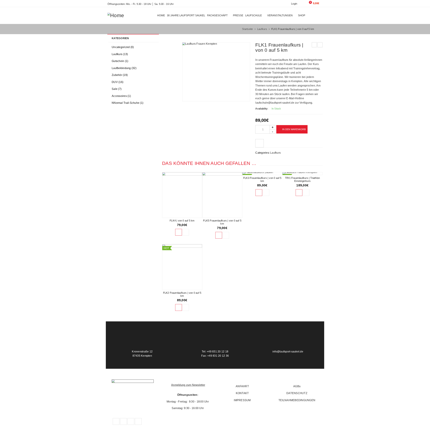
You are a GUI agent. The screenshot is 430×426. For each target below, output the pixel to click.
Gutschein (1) (120, 61)
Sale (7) (116, 88)
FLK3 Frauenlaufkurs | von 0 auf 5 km (262, 179)
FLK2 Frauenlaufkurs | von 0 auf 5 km (182, 294)
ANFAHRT (242, 386)
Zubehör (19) (120, 75)
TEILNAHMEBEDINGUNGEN (296, 400)
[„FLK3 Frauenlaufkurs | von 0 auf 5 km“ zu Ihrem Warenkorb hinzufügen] (258, 192)
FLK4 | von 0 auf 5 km (182, 220)
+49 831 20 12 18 (217, 351)
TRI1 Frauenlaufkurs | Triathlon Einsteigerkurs (302, 179)
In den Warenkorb (294, 129)
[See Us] (138, 421)
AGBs (296, 386)
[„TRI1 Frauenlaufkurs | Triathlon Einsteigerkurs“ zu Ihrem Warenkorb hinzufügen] (299, 192)
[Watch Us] (130, 421)
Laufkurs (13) (120, 54)
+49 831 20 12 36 (218, 355)
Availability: (261, 108)
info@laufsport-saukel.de (287, 351)
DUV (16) (117, 82)
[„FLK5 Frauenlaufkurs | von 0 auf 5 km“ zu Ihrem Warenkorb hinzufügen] (218, 235)
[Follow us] (123, 421)
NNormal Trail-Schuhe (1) (127, 102)
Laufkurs (262, 29)
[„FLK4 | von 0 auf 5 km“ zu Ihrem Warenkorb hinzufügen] (178, 232)
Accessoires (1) (121, 96)
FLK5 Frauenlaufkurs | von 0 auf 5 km (222, 222)
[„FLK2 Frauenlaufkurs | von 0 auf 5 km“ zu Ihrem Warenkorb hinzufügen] (178, 307)
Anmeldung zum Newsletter (188, 385)
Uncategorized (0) (123, 47)
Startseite (247, 29)
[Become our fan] (116, 421)
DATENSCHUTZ (296, 393)
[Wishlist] (259, 143)
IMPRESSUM (242, 400)
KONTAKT (242, 393)
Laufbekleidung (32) (124, 68)
